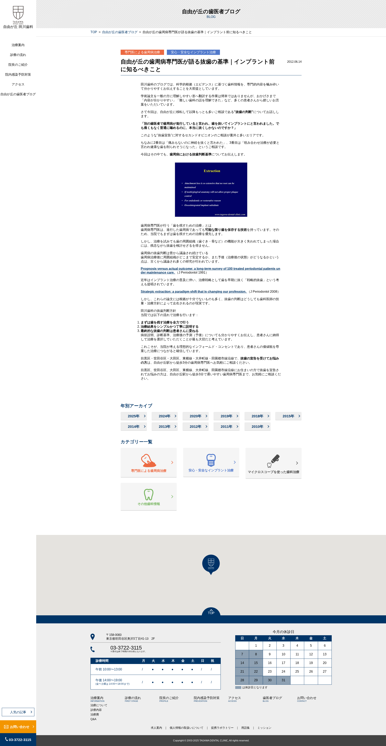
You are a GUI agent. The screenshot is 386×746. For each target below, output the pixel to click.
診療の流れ (18, 54)
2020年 (195, 416)
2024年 (164, 416)
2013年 (164, 427)
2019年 (226, 416)
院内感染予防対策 (18, 74)
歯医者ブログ (272, 699)
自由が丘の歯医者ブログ (18, 94)
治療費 (94, 714)
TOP (93, 32)
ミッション (264, 727)
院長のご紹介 (18, 64)
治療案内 (18, 45)
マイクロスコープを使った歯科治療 (273, 472)
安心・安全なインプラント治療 (193, 52)
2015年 (288, 416)
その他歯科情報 (149, 504)
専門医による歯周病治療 (142, 52)
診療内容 (96, 709)
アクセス (18, 84)
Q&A (93, 719)
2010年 (257, 427)
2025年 (134, 416)
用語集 (245, 727)
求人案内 (156, 727)
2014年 (134, 427)
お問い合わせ (19, 727)
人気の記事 (18, 712)
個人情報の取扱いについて (186, 727)
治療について (98, 705)
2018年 (257, 416)
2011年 (226, 427)
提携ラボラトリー (222, 727)
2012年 (195, 427)
